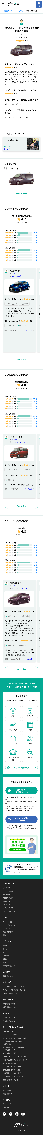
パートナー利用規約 (10, 1035)
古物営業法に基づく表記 (11, 1070)
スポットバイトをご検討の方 (13, 990)
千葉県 (5, 949)
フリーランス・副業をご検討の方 (14, 986)
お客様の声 (6, 894)
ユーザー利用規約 (9, 1031)
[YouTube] (23, 1115)
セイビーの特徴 (8, 891)
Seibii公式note (8, 1021)
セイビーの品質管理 (10, 911)
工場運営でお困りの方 (10, 1007)
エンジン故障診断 (17, 276)
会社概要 (6, 1104)
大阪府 (14, 586)
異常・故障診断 (8, 932)
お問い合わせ (7, 1094)
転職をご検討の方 (9, 993)
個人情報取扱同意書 (10, 1063)
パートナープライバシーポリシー (14, 1056)
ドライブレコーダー (10, 925)
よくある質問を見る (21, 767)
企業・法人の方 (8, 976)
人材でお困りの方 (9, 1004)
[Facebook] (17, 1115)
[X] (10, 1115)
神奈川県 (14, 439)
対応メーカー (7, 904)
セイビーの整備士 (9, 908)
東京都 (5, 945)
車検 (4, 935)
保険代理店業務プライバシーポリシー (16, 1060)
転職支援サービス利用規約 (12, 1073)
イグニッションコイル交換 (20, 588)
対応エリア (6, 901)
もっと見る (7, 149)
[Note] (4, 1115)
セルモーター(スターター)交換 (21, 442)
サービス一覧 (7, 922)
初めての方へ (7, 888)
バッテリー (6, 928)
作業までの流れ (8, 898)
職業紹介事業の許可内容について (14, 1076)
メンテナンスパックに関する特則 (14, 1038)
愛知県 (5, 959)
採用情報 (6, 1107)
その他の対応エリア (10, 966)
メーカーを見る (21, 193)
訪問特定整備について (10, 1080)
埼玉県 (14, 273)
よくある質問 (7, 1090)
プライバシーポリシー (10, 1053)
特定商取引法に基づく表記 (12, 1066)
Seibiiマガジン (8, 1017)
